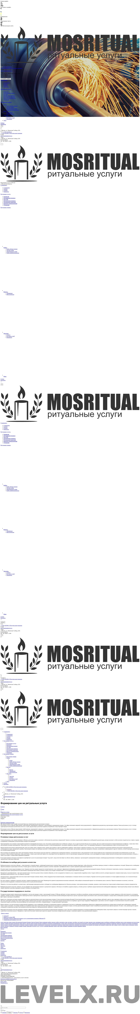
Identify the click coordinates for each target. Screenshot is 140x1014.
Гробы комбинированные (12, 110)
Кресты (6, 111)
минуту (24, 923)
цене (58, 926)
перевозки (113, 923)
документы (62, 922)
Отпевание (6, 99)
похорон (35, 924)
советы (127, 924)
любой (6, 923)
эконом (84, 926)
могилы (29, 923)
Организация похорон (9, 93)
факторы (51, 926)
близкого (29, 922)
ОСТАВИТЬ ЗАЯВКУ (5, 78)
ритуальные (95, 924)
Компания (3, 948)
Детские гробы (10, 107)
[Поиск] (2, 126)
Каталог (3, 940)
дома (66, 922)
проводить (71, 924)
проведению (65, 924)
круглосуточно (135, 922)
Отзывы (6, 85)
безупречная (19, 922)
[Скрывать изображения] (1, 19)
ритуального (83, 924)
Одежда (8, 116)
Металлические (10, 114)
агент (2, 922)
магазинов (11, 923)
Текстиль (6, 115)
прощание (77, 924)
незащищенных (57, 923)
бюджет (37, 922)
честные (75, 926)
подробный (135, 923)
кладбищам (112, 922)
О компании (4, 80)
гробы (57, 922)
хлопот (55, 926)
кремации (129, 922)
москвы (40, 923)
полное (6, 924)
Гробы (5, 104)
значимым (98, 922)
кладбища (106, 922)
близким (24, 922)
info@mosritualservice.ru (6, 71)
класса (122, 922)
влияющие (45, 922)
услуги (41, 926)
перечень (123, 923)
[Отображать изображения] (1, 18)
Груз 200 (6, 94)
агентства (6, 922)
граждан (53, 922)
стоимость (11, 926)
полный (10, 924)
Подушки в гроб (10, 117)
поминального (16, 924)
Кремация (6, 91)
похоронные (54, 924)
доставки (70, 922)
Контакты (3, 124)
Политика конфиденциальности (9, 979)
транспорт (29, 926)
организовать (84, 923)
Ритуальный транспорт (9, 97)
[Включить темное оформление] (2, 144)
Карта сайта (3, 981)
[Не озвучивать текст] (1, 24)
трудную (34, 926)
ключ (125, 922)
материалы (16, 923)
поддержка (129, 923)
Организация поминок (9, 95)
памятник (108, 923)
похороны (59, 924)
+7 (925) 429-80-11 (7, 67)
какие (102, 922)
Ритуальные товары (6, 102)
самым (115, 924)
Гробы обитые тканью (11, 106)
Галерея (5, 84)
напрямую (44, 923)
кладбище (117, 922)
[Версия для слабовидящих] (3, 622)
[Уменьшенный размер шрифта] (1, 2)
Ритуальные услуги (6, 89)
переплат (119, 923)
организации (71, 923)
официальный (95, 923)
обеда (66, 923)
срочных (6, 926)
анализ (14, 922)
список (2, 926)
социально (131, 924)
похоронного (41, 924)
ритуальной (89, 924)
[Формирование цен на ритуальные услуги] (12, 814)
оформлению (102, 923)
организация (78, 923)
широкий (79, 926)
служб (119, 924)
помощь (31, 924)
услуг (38, 926)
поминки (22, 924)
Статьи (2, 123)
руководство (108, 924)
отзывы (90, 923)
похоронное (48, 924)
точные (24, 926)
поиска (2, 924)
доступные (85, 922)
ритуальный (102, 924)
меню (21, 923)
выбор (49, 922)
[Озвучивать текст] (1, 22)
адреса (10, 922)
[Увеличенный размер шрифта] (2, 6)
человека (65, 926)
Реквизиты (6, 86)
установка (46, 926)
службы (123, 924)
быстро (33, 922)
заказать (91, 922)
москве (36, 923)
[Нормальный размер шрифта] (2, 4)
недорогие (50, 923)
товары (21, 926)
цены (61, 926)
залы (94, 922)
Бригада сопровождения (10, 98)
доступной (80, 922)
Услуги (2, 928)
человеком (70, 926)
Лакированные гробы (11, 108)
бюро (40, 922)
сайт (113, 924)
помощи (27, 924)
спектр (136, 924)
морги (32, 923)
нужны (62, 923)
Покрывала (9, 119)
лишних (3, 923)
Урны (5, 120)
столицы (16, 926)
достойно (74, 922)
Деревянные (9, 112)
